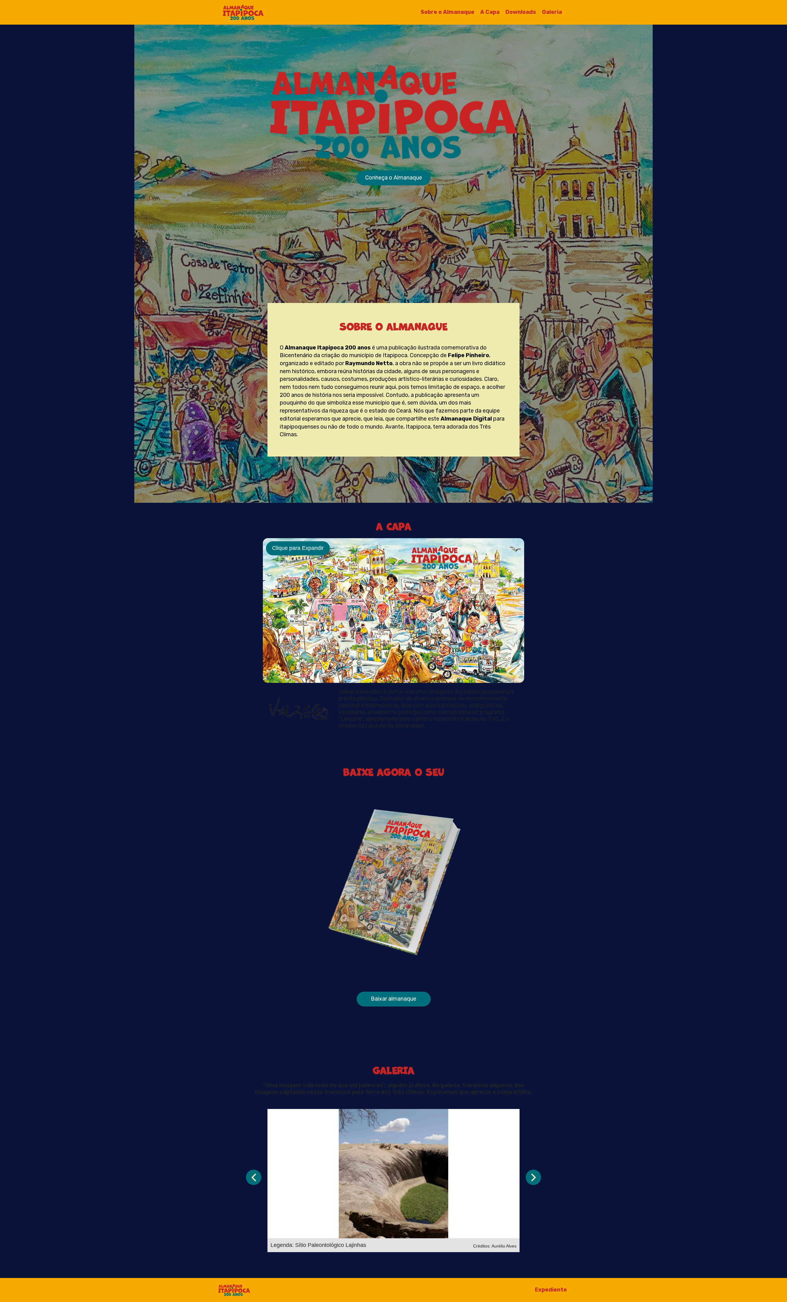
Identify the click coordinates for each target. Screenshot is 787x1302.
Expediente (551, 1289)
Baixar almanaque (393, 998)
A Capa (490, 12)
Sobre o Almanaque (447, 12)
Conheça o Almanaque (393, 177)
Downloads (520, 12)
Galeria (552, 12)
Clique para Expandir (298, 548)
